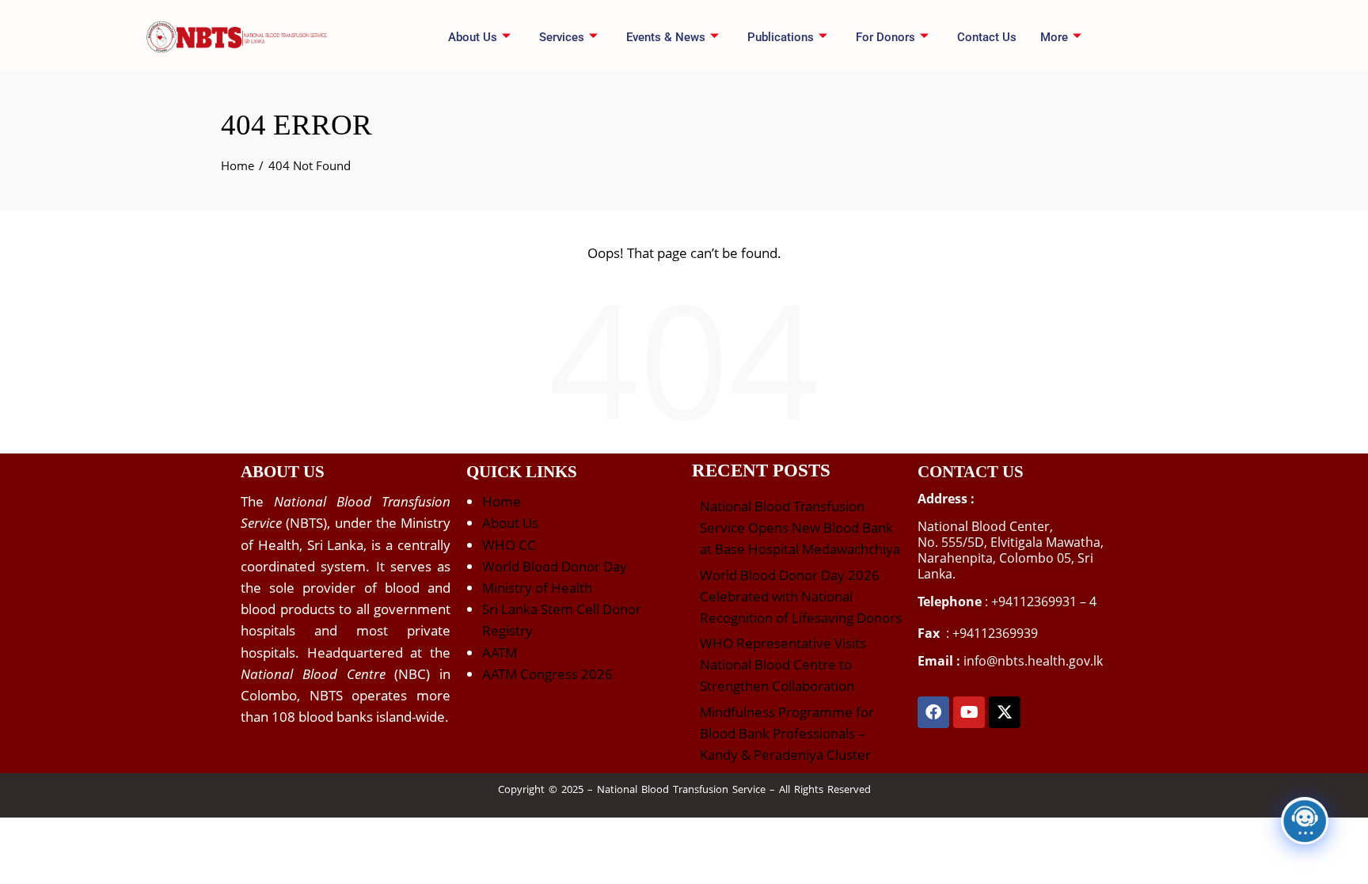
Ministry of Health (537, 588)
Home (501, 501)
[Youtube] (969, 712)
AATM (499, 652)
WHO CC (509, 545)
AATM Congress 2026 (547, 674)
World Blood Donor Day (554, 566)
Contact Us (986, 37)
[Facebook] (933, 712)
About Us (510, 523)
